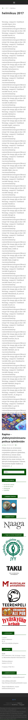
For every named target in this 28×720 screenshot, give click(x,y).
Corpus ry (19, 703)
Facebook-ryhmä (9, 484)
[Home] (3, 8)
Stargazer (21, 704)
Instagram (7, 488)
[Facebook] (13, 699)
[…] (10, 466)
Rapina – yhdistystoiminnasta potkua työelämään (14, 438)
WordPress (15, 704)
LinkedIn (6, 490)
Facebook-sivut (8, 486)
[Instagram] (15, 699)
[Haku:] (14, 472)
